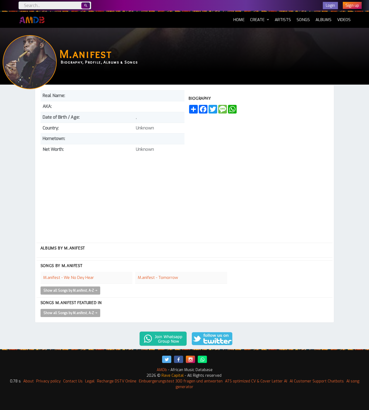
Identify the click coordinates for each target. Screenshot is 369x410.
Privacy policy (48, 381)
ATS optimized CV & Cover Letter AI (256, 381)
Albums (323, 19)
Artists (283, 19)
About (28, 381)
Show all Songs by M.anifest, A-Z (69, 290)
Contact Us (73, 381)
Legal (90, 381)
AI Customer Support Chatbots (317, 381)
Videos (344, 19)
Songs (303, 19)
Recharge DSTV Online (116, 381)
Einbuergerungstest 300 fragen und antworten (181, 381)
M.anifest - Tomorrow (158, 277)
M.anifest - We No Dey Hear (68, 277)
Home (238, 19)
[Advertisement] (113, 195)
